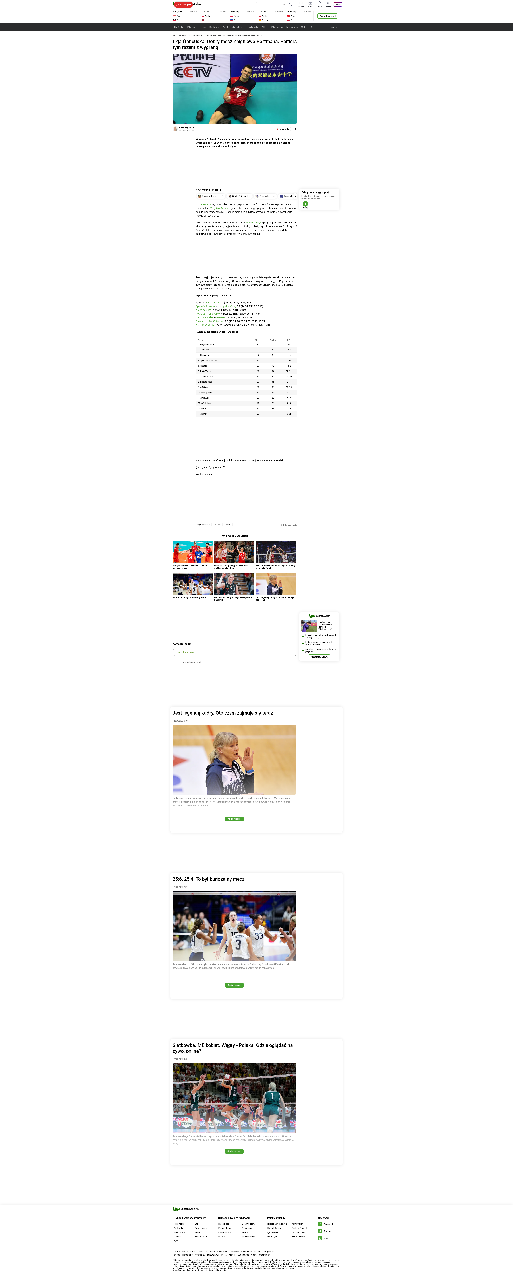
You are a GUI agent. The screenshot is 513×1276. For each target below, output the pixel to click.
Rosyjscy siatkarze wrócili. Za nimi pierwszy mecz (190, 566)
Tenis (203, 27)
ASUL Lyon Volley (205, 325)
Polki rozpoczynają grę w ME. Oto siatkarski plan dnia (231, 566)
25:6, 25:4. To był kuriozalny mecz (189, 597)
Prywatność (222, 1251)
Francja (227, 525)
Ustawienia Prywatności (241, 1251)
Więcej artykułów (318, 657)
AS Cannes (218, 321)
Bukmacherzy (237, 27)
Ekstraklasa (223, 1224)
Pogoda (176, 1255)
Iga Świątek (272, 1232)
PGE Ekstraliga (248, 1236)
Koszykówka (292, 27)
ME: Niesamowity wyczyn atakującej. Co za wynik (234, 598)
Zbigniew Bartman (196, 35)
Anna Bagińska (186, 127)
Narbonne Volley (204, 317)
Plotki (224, 1255)
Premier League (225, 1228)
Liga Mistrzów (248, 1224)
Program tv (199, 1255)
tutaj (224, 1270)
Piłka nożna (192, 27)
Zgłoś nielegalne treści (191, 662)
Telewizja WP (213, 1255)
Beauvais (220, 317)
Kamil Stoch (297, 1224)
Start (174, 35)
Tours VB (201, 313)
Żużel (225, 27)
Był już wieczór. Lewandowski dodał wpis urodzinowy (320, 643)
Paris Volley (213, 313)
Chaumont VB (203, 321)
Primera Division (225, 1232)
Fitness (177, 1236)
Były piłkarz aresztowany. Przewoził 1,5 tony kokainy (320, 636)
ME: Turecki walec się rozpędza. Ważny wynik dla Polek (275, 566)
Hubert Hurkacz (299, 1236)
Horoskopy (187, 1255)
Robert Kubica (274, 1228)
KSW (176, 1241)
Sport (254, 1255)
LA (310, 27)
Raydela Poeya (253, 222)
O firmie (200, 1251)
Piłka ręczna (277, 27)
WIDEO (264, 27)
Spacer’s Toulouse (206, 306)
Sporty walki (252, 27)
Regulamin (269, 1251)
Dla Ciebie (179, 27)
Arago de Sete (203, 310)
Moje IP (232, 1255)
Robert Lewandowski (277, 1224)
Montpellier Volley (226, 306)
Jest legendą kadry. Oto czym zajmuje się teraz (275, 598)
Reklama (258, 1251)
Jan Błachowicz (299, 1232)
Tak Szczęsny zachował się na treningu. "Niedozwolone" (325, 625)
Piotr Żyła (272, 1236)
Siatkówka (214, 27)
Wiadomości (243, 1255)
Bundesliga (247, 1228)
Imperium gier (265, 1255)
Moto (303, 27)
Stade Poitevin (203, 204)
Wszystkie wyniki (327, 16)
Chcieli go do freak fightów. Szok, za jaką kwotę (320, 650)
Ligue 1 (221, 1236)
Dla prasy (210, 1251)
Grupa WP (190, 1251)
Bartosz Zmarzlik (300, 1228)
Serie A (245, 1232)
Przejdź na (182, 5)
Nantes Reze (213, 302)
